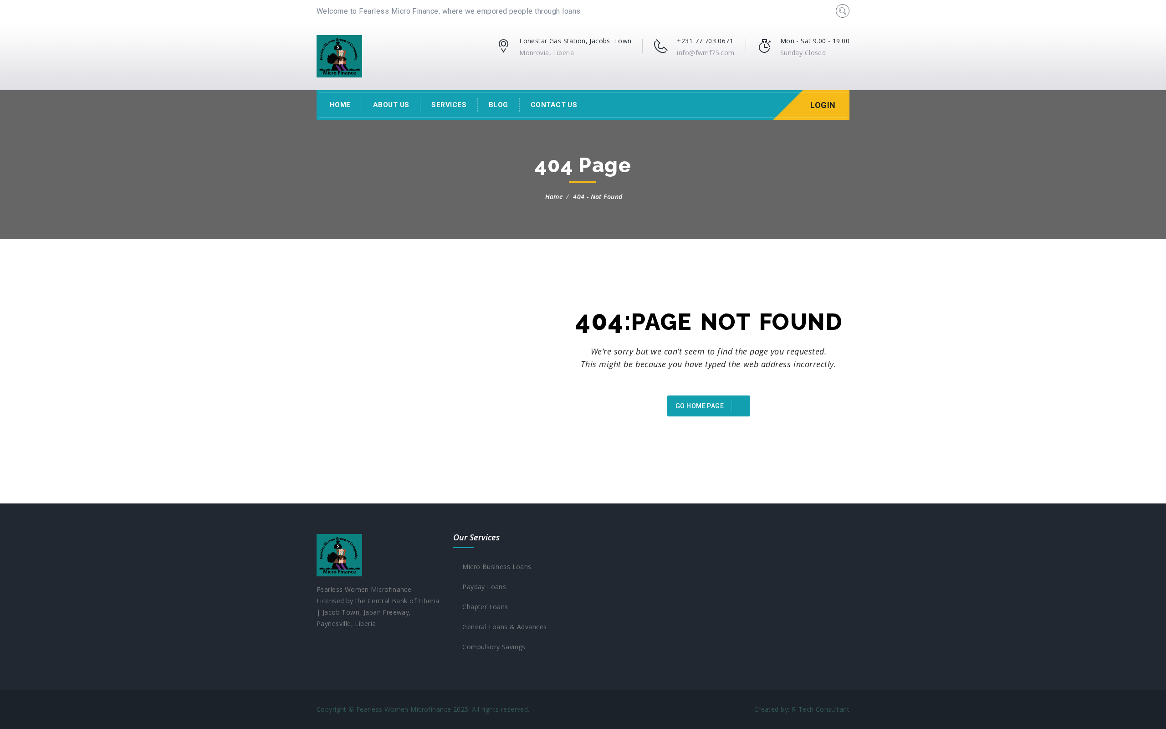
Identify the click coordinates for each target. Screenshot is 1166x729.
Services (448, 105)
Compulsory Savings (491, 646)
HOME (340, 105)
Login (823, 105)
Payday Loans (482, 586)
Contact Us (554, 105)
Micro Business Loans (494, 566)
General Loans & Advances (502, 626)
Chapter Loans (483, 606)
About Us (391, 105)
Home (554, 196)
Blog (498, 105)
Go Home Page (700, 406)
